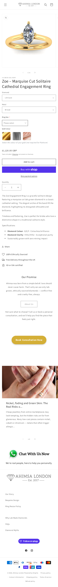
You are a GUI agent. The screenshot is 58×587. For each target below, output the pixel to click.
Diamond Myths (12, 530)
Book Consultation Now (29, 339)
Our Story (9, 494)
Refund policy (30, 581)
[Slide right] (35, 73)
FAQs (7, 524)
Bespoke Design (12, 500)
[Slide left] (23, 73)
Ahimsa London (18, 573)
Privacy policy (46, 573)
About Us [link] (29, 304)
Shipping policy (31, 577)
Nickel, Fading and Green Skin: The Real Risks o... (27, 404)
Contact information (16, 577)
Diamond (5, 92)
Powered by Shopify (31, 573)
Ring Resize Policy (13, 506)
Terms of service (45, 577)
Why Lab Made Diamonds (16, 518)
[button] (5, 5)
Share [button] (7, 246)
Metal (4, 104)
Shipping (15, 154)
